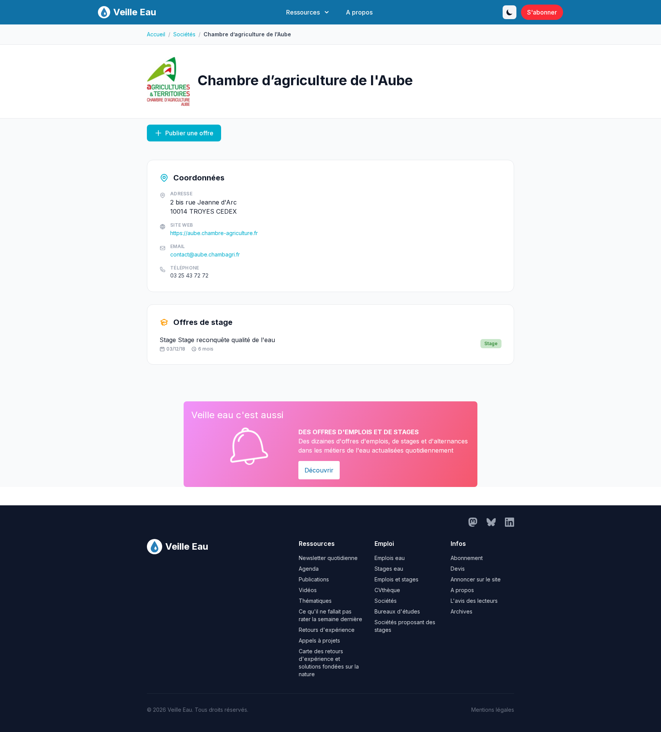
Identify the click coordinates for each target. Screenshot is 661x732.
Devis (458, 568)
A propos (359, 12)
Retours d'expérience (327, 630)
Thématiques (315, 600)
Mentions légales (492, 709)
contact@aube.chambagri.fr (205, 254)
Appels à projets (319, 640)
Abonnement (467, 558)
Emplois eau (389, 558)
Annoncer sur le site (476, 579)
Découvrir (319, 470)
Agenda (309, 568)
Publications (314, 579)
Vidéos (308, 590)
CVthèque (387, 590)
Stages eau (388, 568)
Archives (461, 611)
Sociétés (184, 34)
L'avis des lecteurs (474, 600)
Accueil (156, 34)
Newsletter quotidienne (328, 558)
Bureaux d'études (397, 611)
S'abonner (542, 12)
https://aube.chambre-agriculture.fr (214, 233)
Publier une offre (189, 133)
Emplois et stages (396, 579)
